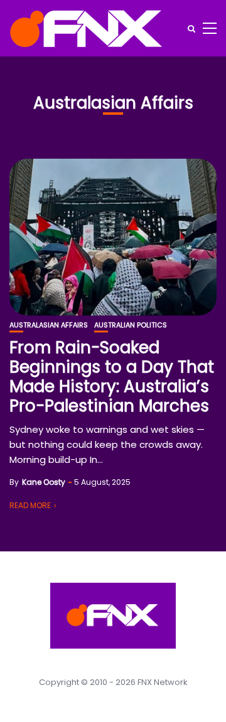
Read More (30, 505)
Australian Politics (130, 325)
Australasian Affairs (48, 325)
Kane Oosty (43, 482)
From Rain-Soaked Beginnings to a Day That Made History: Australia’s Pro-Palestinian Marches (111, 377)
